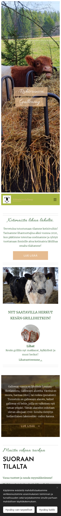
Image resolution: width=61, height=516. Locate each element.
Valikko (55, 199)
